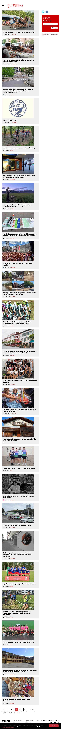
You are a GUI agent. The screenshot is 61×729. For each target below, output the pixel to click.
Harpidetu (54, 28)
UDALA (12, 95)
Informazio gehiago (8, 727)
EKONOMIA (12, 179)
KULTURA (14, 34)
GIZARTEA (14, 64)
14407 (16, 712)
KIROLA (11, 150)
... (27, 709)
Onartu (54, 726)
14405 (4, 712)
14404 (31, 709)
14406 (10, 712)
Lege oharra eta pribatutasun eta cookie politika (48, 721)
